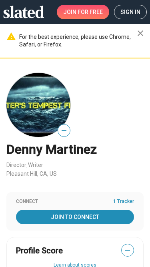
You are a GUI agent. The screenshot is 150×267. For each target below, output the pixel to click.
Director (16, 165)
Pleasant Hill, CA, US (31, 174)
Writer (35, 165)
